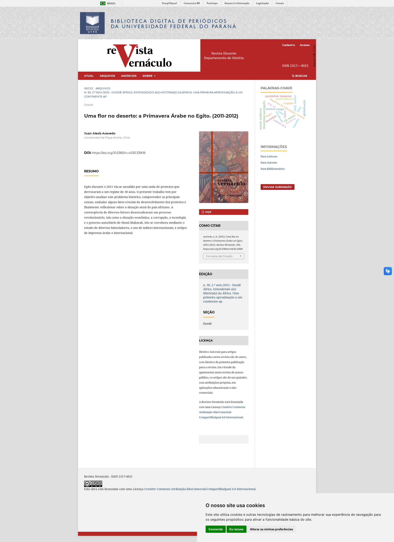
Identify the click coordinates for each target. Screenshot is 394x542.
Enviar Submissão (277, 187)
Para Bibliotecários (273, 169)
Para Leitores (269, 156)
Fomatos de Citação (219, 256)
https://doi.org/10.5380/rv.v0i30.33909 (118, 153)
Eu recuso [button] (236, 529)
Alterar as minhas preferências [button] (271, 529)
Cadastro (288, 45)
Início (88, 88)
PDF (208, 212)
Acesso (305, 45)
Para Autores (269, 162)
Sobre (148, 75)
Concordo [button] (215, 529)
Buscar (300, 75)
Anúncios (128, 75)
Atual (89, 75)
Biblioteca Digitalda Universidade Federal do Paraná (174, 23)
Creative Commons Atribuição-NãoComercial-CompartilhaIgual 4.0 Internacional (222, 412)
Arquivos (107, 75)
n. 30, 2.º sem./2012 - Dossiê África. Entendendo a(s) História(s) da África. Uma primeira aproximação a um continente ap (163, 94)
